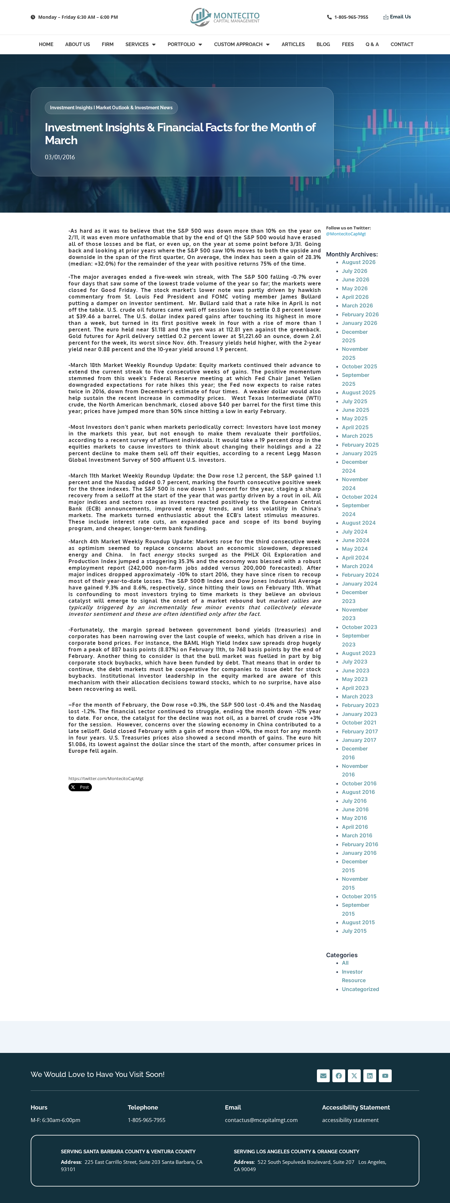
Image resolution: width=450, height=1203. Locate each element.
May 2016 (354, 818)
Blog (323, 44)
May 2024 (355, 548)
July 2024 (355, 531)
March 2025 (357, 435)
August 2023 (359, 653)
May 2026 (355, 288)
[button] (111, 107)
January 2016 (359, 853)
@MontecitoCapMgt (346, 234)
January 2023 (359, 714)
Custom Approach (238, 44)
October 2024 (360, 496)
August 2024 (359, 522)
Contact (402, 44)
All (345, 962)
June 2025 (355, 409)
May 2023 (355, 679)
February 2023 (360, 705)
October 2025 (359, 366)
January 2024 (360, 583)
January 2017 (359, 740)
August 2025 (359, 392)
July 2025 (354, 401)
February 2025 (360, 444)
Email (233, 1107)
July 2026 (354, 271)
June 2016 (355, 809)
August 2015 (358, 922)
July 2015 (354, 931)
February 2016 (360, 844)
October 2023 (359, 627)
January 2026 (359, 323)
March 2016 (357, 835)
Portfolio (181, 44)
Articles (293, 44)
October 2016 (359, 783)
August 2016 (358, 792)
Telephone (143, 1107)
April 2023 (355, 688)
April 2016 (355, 827)
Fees (348, 44)
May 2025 (355, 418)
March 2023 (357, 696)
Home (46, 44)
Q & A (372, 44)
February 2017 (360, 731)
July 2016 (354, 801)
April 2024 (355, 557)
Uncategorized (360, 989)
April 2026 (355, 297)
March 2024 (357, 566)
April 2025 (355, 427)
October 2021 (359, 722)
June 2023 (355, 670)
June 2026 (355, 279)
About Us (77, 44)
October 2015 (359, 896)
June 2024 (356, 540)
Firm (108, 44)
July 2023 (354, 661)
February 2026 (360, 314)
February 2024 (360, 574)
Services (137, 44)
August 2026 (359, 262)
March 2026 (357, 305)
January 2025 (359, 453)
